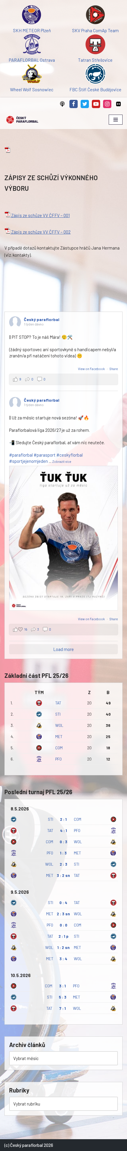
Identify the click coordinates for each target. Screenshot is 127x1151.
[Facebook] (73, 104)
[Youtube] (96, 104)
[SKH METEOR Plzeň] (32, 15)
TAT (58, 702)
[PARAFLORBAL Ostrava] (32, 45)
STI (58, 714)
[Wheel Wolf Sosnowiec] (32, 75)
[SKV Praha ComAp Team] (95, 15)
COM (59, 747)
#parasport (45, 455)
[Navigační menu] (116, 120)
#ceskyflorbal (69, 455)
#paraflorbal (21, 455)
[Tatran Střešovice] (95, 45)
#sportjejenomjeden (28, 461)
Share (114, 369)
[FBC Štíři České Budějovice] (95, 75)
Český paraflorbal (41, 319)
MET (58, 736)
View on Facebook (91, 369)
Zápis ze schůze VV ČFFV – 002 (40, 232)
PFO (58, 758)
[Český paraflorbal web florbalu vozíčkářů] (22, 120)
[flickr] (118, 104)
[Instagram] (107, 104)
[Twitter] (85, 104)
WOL (59, 725)
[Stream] (62, 104)
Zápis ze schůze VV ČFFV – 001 (40, 215)
